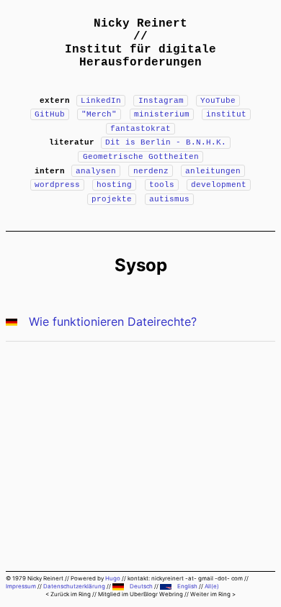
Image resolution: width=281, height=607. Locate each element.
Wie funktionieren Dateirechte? (113, 321)
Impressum (21, 586)
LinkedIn (101, 100)
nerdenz (151, 171)
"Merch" (99, 114)
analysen (96, 171)
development (218, 185)
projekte (112, 199)
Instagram (161, 100)
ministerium (161, 114)
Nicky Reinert (140, 23)
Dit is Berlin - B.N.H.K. (165, 142)
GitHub (50, 114)
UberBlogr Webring (156, 594)
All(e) (212, 586)
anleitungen (213, 171)
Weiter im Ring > (213, 594)
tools (161, 185)
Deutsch (141, 586)
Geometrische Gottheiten (141, 156)
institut (226, 114)
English (187, 586)
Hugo (112, 578)
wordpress (57, 185)
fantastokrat (140, 128)
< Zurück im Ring (68, 594)
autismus (169, 199)
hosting (114, 185)
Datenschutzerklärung (74, 586)
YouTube (218, 100)
